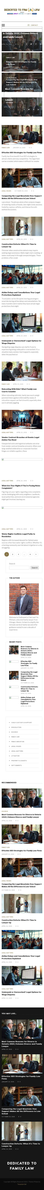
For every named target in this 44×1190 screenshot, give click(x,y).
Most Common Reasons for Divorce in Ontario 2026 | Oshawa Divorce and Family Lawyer (21, 33)
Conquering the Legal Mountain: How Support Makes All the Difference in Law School (21, 82)
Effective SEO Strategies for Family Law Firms (22, 152)
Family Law (10, 57)
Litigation (15, 756)
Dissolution (16, 727)
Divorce (9, 37)
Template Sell (21, 1184)
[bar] (3, 25)
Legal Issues (11, 78)
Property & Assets (19, 760)
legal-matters (7, 239)
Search (12, 564)
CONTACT (34, 25)
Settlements (16, 765)
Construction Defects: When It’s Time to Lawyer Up (29, 689)
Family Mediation (17, 741)
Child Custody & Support (21, 722)
